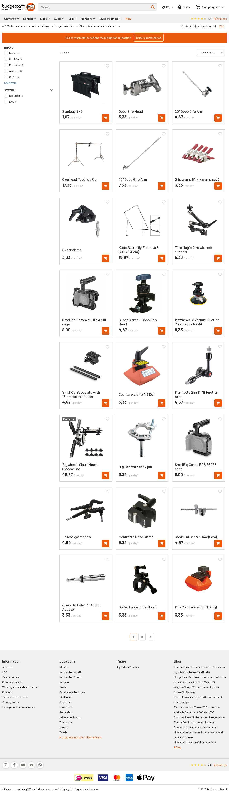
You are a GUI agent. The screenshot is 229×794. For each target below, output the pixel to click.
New (128, 18)
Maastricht (65, 707)
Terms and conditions (15, 697)
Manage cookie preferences (18, 707)
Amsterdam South (70, 677)
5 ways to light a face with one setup (195, 727)
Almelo (63, 667)
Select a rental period (148, 37)
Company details (12, 682)
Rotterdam (65, 712)
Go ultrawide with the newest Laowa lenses (200, 717)
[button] (10, 82)
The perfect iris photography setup (194, 722)
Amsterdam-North (70, 672)
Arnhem (64, 682)
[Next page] (150, 636)
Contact (186, 26)
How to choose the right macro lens (195, 742)
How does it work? (205, 26)
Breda (62, 687)
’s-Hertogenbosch (70, 717)
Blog (178, 747)
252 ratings (220, 18)
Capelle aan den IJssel (72, 692)
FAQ (221, 26)
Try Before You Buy (128, 667)
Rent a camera (10, 677)
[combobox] (97, 7)
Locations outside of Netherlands (81, 737)
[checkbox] (28, 53)
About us (7, 667)
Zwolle (63, 732)
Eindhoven (65, 697)
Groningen (65, 702)
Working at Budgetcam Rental (20, 687)
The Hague (65, 722)
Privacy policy (10, 702)
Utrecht (64, 727)
